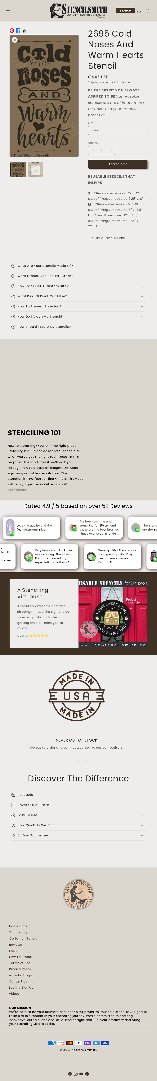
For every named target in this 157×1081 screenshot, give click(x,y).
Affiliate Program (23, 975)
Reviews (15, 944)
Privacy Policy (20, 969)
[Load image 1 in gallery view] (18, 169)
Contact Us (18, 981)
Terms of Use (19, 963)
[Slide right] (87, 762)
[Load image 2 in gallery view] (35, 169)
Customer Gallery (23, 938)
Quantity (93, 143)
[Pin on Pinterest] (12, 31)
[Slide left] (70, 762)
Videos (14, 993)
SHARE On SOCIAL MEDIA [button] (109, 238)
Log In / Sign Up (21, 987)
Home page (18, 926)
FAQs (13, 951)
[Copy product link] (24, 31)
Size (91, 123)
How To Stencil (21, 957)
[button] (8, 10)
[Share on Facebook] (18, 31)
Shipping (94, 82)
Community (18, 932)
